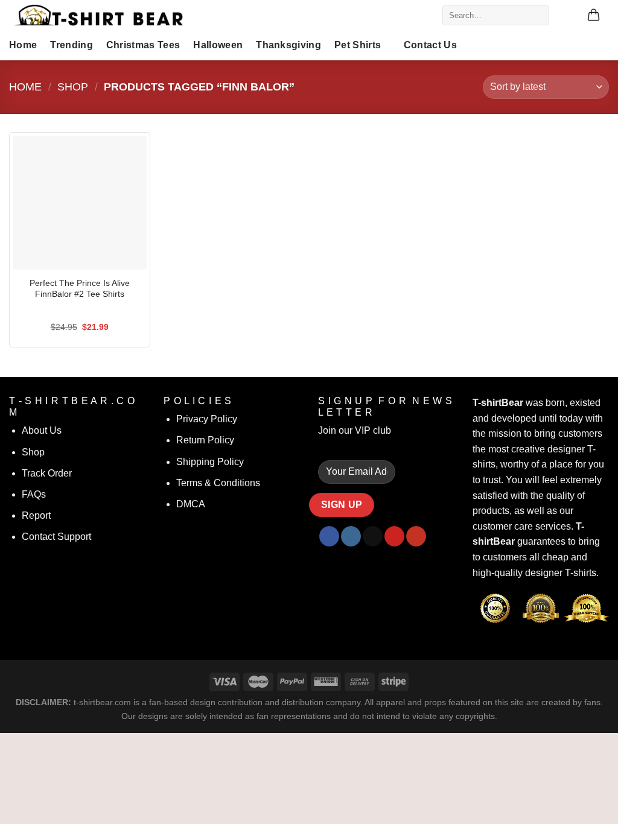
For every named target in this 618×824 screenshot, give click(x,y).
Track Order (47, 473)
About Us (42, 430)
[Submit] (537, 15)
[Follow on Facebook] (329, 536)
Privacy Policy (206, 419)
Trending (71, 45)
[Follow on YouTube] (416, 536)
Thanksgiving (288, 45)
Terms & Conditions (218, 483)
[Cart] (593, 15)
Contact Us (430, 45)
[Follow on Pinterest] (394, 536)
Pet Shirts (357, 45)
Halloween (218, 45)
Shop (72, 86)
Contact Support (56, 536)
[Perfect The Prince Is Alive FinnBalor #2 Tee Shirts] (80, 203)
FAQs (34, 494)
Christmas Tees (143, 45)
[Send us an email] (373, 536)
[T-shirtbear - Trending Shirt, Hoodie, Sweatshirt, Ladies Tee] (99, 15)
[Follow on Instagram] (351, 536)
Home (23, 45)
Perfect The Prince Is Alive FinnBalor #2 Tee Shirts (80, 288)
